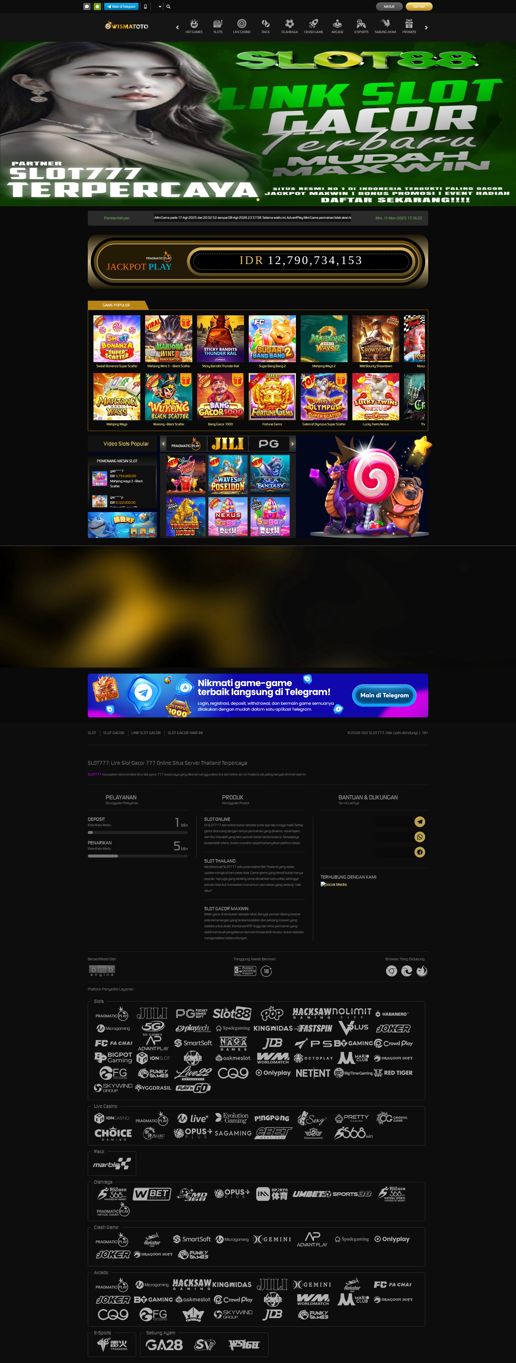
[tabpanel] (258, 124)
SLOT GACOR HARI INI (185, 732)
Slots (218, 32)
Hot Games (194, 32)
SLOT (92, 732)
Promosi (409, 32)
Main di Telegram (124, 6)
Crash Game (313, 32)
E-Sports (361, 32)
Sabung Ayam (385, 32)
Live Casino (242, 32)
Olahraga (290, 32)
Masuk (389, 6)
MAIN (120, 338)
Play (160, 266)
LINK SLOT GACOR (146, 732)
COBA (189, 468)
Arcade (337, 32)
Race (266, 32)
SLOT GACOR (113, 732)
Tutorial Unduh (492, 617)
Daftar (419, 6)
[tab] (186, 443)
